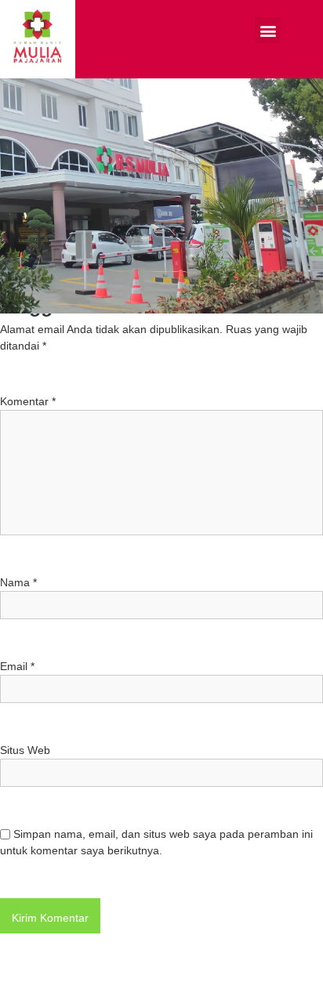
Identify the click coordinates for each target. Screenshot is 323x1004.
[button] (268, 30)
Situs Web (25, 750)
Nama (18, 582)
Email (17, 666)
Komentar (28, 401)
